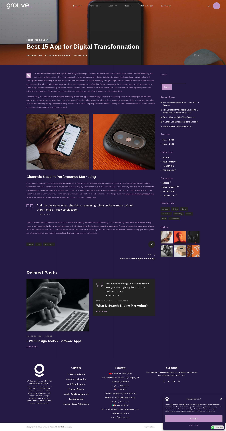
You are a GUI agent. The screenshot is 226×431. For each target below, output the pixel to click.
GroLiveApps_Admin (60, 55)
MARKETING (168, 166)
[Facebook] (169, 381)
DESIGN (30, 40)
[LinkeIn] (174, 381)
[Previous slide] (31, 304)
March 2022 (168, 144)
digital (30, 244)
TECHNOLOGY (41, 40)
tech (38, 244)
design (175, 209)
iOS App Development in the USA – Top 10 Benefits (181, 103)
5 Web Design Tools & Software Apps (53, 341)
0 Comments (80, 55)
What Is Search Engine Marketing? (122, 305)
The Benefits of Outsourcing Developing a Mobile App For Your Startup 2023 (180, 111)
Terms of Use (149, 427)
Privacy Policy (180, 375)
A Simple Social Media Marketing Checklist (180, 122)
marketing (178, 214)
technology (48, 244)
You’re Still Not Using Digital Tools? (177, 126)
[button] (208, 6)
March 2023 (168, 140)
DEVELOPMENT (170, 162)
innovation (166, 214)
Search (164, 74)
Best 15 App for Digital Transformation (179, 117)
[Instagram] (179, 381)
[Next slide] (84, 304)
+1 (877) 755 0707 (120, 385)
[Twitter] (164, 381)
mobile (189, 214)
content (165, 209)
